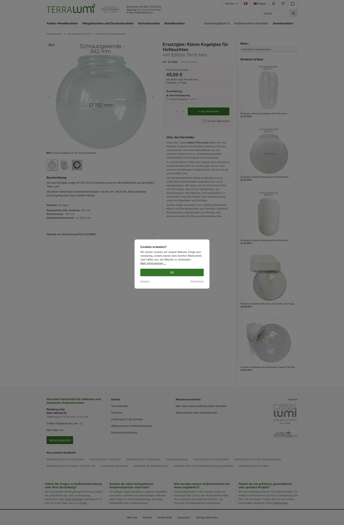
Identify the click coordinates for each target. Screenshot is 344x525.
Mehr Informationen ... (153, 263)
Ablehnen (145, 281)
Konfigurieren (197, 281)
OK (172, 272)
